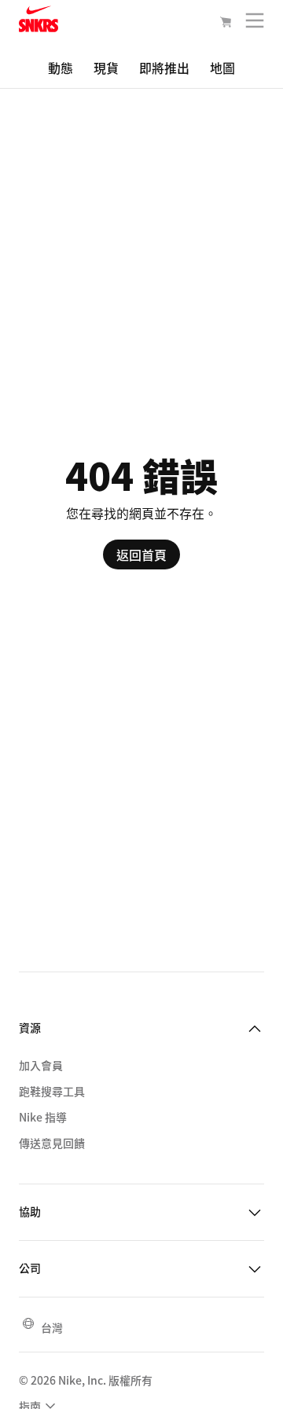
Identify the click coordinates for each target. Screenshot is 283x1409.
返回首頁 (141, 554)
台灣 (52, 1327)
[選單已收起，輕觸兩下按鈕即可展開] (254, 24)
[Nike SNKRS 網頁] (38, 21)
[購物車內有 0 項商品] (225, 23)
